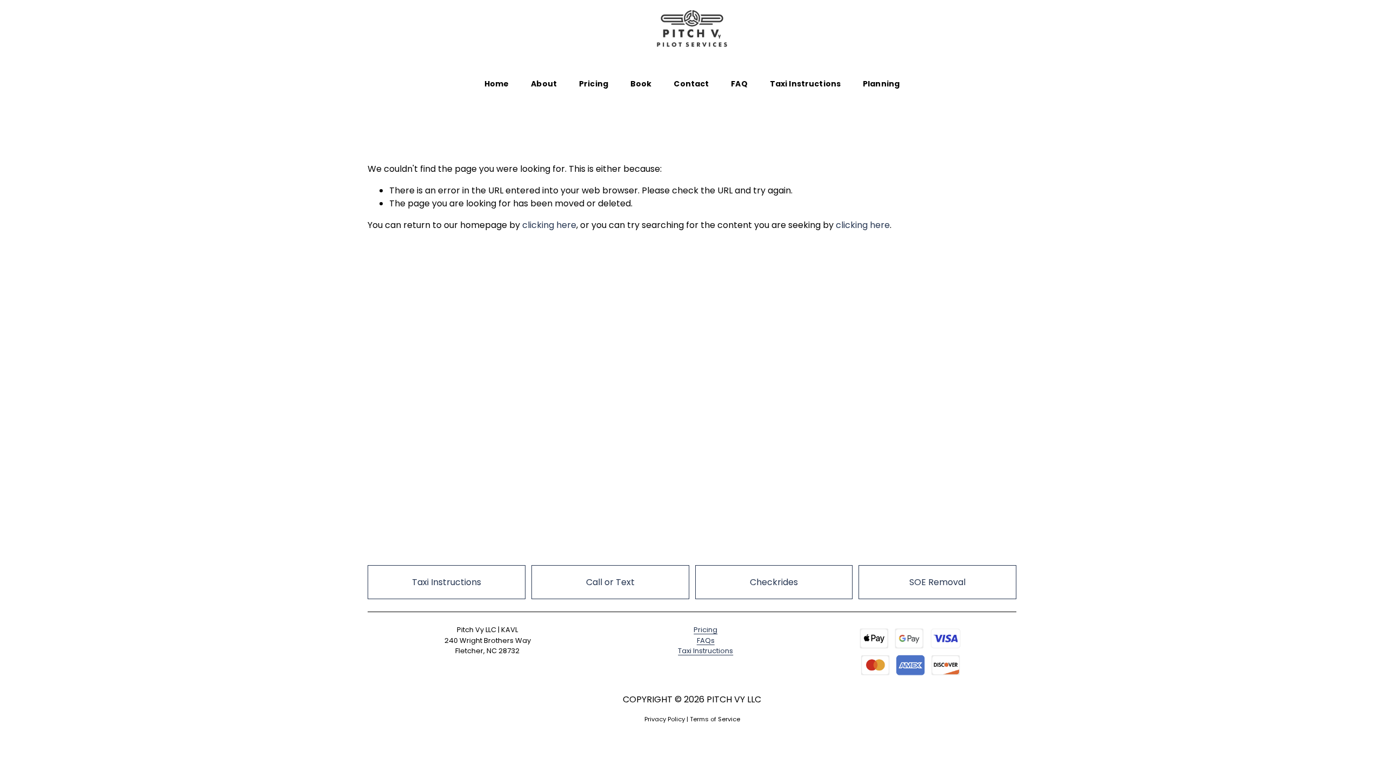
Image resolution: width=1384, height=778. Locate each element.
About (544, 83)
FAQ (739, 83)
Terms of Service (715, 719)
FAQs (706, 640)
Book (641, 83)
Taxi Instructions (805, 83)
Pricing (593, 83)
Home (496, 83)
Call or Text (610, 582)
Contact (691, 83)
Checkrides (774, 582)
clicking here (549, 225)
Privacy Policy (664, 719)
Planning (881, 83)
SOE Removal (937, 582)
